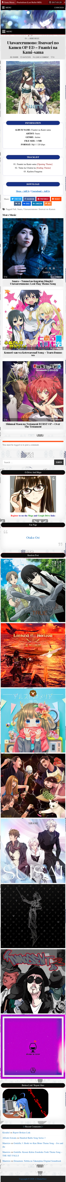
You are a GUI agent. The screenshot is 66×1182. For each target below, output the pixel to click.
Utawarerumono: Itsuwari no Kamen (39, 209)
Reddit (57, 199)
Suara (19, 209)
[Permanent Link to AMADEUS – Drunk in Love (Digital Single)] (33, 1047)
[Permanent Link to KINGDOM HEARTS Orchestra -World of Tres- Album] (33, 916)
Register (14, 515)
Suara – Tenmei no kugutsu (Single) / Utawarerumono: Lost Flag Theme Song (33, 282)
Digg (28, 203)
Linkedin (38, 203)
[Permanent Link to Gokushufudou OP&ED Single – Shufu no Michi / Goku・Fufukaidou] (33, 786)
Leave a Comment (42, 57)
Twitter (17, 199)
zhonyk (15, 57)
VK (19, 203)
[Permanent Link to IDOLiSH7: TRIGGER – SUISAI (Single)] (33, 851)
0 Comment (57, 277)
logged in (18, 444)
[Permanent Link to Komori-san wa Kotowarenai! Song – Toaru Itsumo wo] (33, 320)
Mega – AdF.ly (23, 191)
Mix (49, 203)
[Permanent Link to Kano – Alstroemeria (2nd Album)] (33, 720)
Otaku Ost (33, 537)
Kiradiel (6, 1132)
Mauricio (6, 1143)
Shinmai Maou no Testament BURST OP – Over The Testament (33, 425)
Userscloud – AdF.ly (40, 191)
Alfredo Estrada (9, 1137)
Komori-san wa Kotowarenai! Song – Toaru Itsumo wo (33, 354)
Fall (14, 209)
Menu (8, 7)
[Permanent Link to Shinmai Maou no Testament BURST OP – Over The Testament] (33, 391)
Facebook (30, 199)
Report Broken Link (21, 1132)
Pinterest (44, 199)
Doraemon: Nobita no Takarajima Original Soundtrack (37, 1160)
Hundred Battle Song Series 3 (32, 1137)
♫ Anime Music (33, 38)
